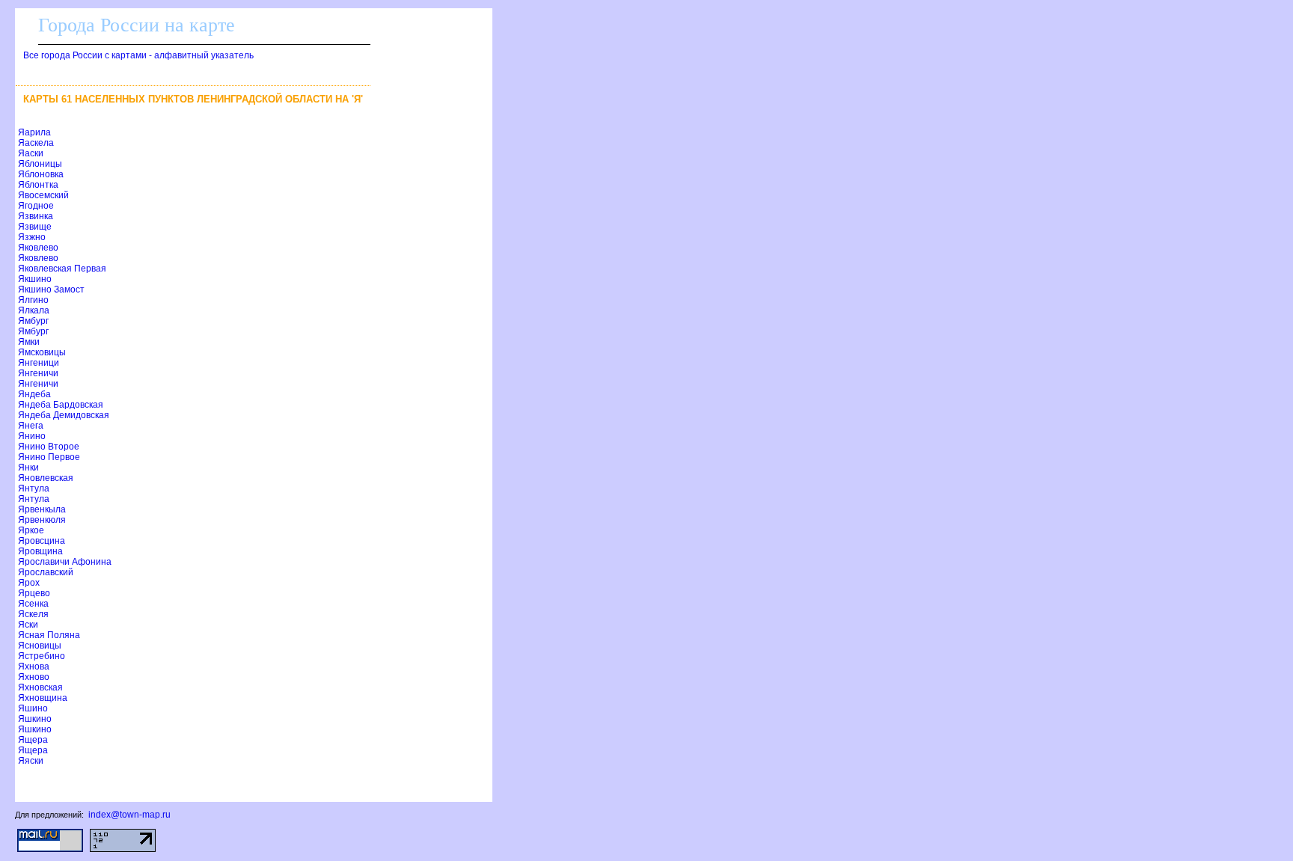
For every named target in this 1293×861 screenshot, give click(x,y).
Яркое (31, 530)
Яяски (30, 761)
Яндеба (34, 394)
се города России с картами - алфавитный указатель (138, 55)
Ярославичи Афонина (64, 562)
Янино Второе (48, 446)
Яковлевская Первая (62, 268)
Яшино (33, 708)
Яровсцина (41, 541)
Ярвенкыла (42, 509)
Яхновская (40, 687)
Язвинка (35, 216)
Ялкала (33, 310)
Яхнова (33, 666)
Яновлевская (45, 478)
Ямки (29, 342)
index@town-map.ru (129, 814)
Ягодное (36, 205)
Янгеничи (38, 373)
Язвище (35, 226)
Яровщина (40, 551)
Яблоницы (40, 164)
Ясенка (33, 603)
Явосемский (43, 195)
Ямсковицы (42, 352)
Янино (32, 436)
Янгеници (38, 363)
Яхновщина (42, 698)
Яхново (33, 677)
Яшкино (35, 719)
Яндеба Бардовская (60, 404)
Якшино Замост (51, 289)
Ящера (33, 740)
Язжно (32, 237)
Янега (30, 425)
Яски (28, 624)
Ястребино (41, 656)
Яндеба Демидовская (63, 415)
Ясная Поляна (49, 635)
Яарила (34, 132)
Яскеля (33, 614)
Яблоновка (41, 174)
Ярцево (34, 593)
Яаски (30, 153)
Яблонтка (38, 185)
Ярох (29, 582)
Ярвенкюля (42, 520)
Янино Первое (49, 457)
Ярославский (45, 572)
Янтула (33, 488)
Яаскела (36, 143)
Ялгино (33, 300)
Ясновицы (39, 645)
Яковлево (38, 247)
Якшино (35, 279)
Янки (28, 467)
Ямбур (33, 321)
